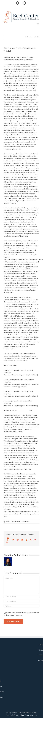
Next (36, 37)
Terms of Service (31, 715)
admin (7, 522)
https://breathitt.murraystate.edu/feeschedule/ (19, 511)
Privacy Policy (19, 715)
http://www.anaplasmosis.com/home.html (17, 469)
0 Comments (25, 522)
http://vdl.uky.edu (18, 507)
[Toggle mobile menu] (38, 24)
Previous (30, 37)
